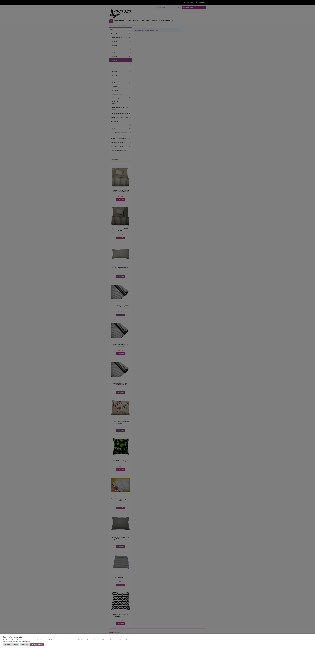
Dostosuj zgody (25, 644)
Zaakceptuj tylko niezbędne (11, 644)
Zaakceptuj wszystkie (37, 644)
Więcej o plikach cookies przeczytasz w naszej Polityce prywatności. (16, 641)
